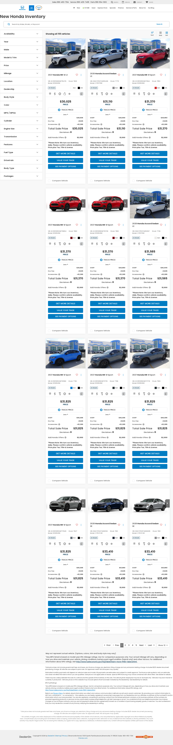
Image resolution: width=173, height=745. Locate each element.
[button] (83, 53)
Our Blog (151, 8)
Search (159, 24)
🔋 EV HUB (85, 8)
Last (150, 645)
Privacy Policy (58, 693)
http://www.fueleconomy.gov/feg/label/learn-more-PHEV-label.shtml (106, 662)
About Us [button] (142, 8)
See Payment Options (65, 166)
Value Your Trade (65, 160)
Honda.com (83, 738)
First (108, 645)
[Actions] (81, 75)
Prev (116, 645)
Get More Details (65, 153)
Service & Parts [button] (131, 8)
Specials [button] (113, 8)
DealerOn (51, 736)
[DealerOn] (25, 737)
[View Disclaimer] (70, 93)
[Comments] (81, 93)
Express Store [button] (102, 8)
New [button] (78, 8)
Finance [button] (121, 8)
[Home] (74, 8)
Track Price (67, 109)
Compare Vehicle (60, 181)
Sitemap (58, 736)
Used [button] (93, 8)
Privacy (65, 736)
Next (142, 645)
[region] (65, 133)
